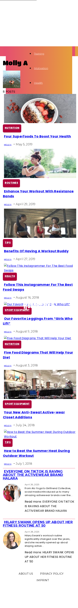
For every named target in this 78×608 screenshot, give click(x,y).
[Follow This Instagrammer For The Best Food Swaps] (40, 270)
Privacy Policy (51, 573)
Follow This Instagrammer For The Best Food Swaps (38, 287)
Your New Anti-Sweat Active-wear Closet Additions (34, 414)
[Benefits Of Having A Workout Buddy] (40, 237)
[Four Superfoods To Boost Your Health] (40, 122)
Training (39, 53)
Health (38, 82)
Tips (8, 242)
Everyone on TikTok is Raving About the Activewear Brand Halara (33, 474)
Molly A (7, 145)
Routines (11, 183)
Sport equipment (17, 310)
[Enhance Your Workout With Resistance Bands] (40, 177)
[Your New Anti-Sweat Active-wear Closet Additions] (40, 398)
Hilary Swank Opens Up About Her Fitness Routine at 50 (38, 524)
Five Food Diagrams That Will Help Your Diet (38, 355)
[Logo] (7, 53)
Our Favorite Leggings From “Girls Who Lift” (38, 321)
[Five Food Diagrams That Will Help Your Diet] (37, 338)
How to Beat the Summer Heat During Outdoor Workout (36, 453)
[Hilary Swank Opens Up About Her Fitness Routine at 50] (4, 531)
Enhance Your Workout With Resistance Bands (38, 193)
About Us (26, 573)
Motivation (41, 68)
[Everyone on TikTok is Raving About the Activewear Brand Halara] (4, 484)
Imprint (42, 580)
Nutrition (12, 128)
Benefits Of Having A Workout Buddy (36, 251)
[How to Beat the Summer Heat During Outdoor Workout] (40, 436)
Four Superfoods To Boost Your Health (37, 136)
